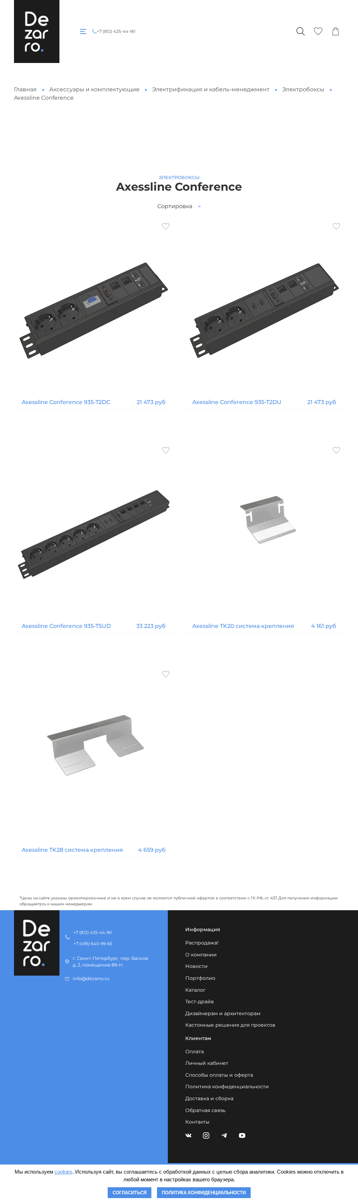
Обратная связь (205, 1110)
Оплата (194, 1051)
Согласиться (129, 1192)
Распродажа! (202, 943)
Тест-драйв (199, 1001)
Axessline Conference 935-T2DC (66, 402)
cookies (63, 1172)
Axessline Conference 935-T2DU (236, 402)
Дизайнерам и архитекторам (222, 1013)
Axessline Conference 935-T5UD (66, 626)
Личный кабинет (206, 1063)
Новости (196, 966)
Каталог (195, 990)
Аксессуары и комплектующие (94, 89)
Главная (25, 89)
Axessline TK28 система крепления (72, 850)
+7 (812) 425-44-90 (116, 31)
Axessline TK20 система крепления (243, 626)
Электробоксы (303, 89)
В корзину (94, 424)
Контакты (197, 1122)
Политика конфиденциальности (227, 1086)
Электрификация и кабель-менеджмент (211, 89)
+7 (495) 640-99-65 (92, 943)
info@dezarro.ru (91, 978)
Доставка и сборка (209, 1098)
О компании (201, 954)
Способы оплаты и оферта (219, 1075)
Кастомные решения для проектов (230, 1025)
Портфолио (200, 978)
